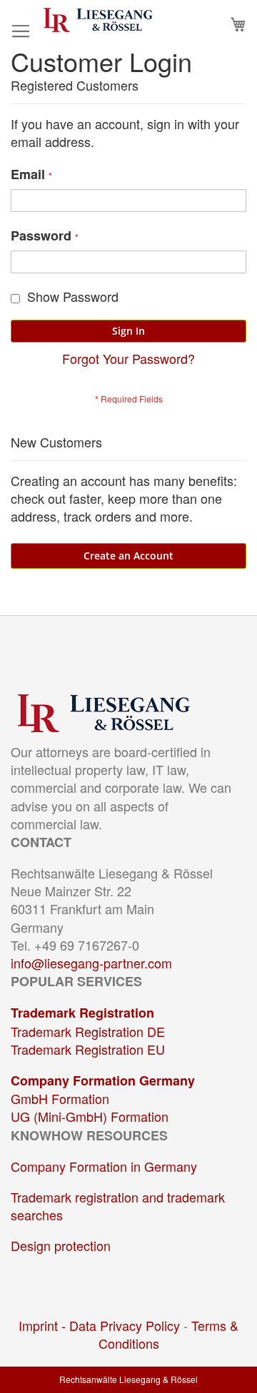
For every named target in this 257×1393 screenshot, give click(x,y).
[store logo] (98, 20)
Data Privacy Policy (124, 1325)
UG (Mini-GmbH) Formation (89, 1116)
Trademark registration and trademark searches (118, 1205)
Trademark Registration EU (88, 1049)
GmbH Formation (60, 1098)
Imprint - (44, 1325)
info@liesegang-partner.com (91, 962)
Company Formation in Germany (104, 1166)
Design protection (61, 1245)
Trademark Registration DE (88, 1031)
